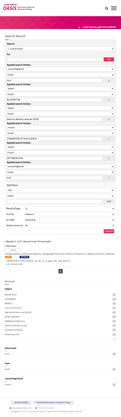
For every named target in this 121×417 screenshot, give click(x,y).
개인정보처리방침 (21, 403)
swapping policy (12, 334)
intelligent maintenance (15, 321)
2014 (7, 354)
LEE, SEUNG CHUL (14, 264)
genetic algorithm (12, 317)
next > (114, 339)
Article (7, 369)
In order (10, 220)
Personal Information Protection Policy (53, 403)
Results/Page (13, 208)
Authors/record (14, 225)
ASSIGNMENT (10, 299)
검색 (107, 9)
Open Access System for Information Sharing (19, 7)
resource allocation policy (16, 326)
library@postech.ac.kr (22, 408)
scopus (8, 385)
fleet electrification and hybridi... (18, 312)
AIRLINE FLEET (11, 295)
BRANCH (8, 304)
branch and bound (13, 308)
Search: (11, 44)
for (8, 54)
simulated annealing (13, 330)
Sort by (10, 214)
